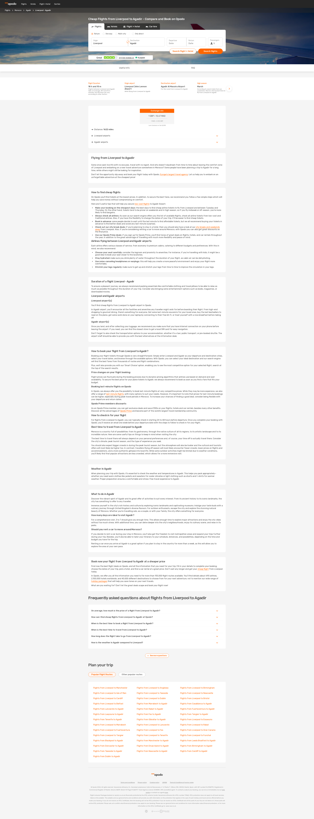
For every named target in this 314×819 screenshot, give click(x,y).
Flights (24, 4)
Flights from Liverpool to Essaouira (196, 719)
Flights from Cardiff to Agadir (193, 751)
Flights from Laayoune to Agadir (108, 714)
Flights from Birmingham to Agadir (196, 746)
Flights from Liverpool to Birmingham (197, 688)
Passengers (214, 40)
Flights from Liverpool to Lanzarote (153, 725)
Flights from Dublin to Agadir (106, 756)
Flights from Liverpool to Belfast (108, 703)
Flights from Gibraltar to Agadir (151, 719)
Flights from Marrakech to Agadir (152, 703)
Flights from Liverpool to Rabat (194, 725)
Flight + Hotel (45, 4)
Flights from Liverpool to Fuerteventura (111, 730)
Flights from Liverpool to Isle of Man (109, 693)
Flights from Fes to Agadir (149, 714)
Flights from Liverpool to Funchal (195, 735)
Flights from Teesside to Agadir (107, 751)
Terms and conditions (128, 782)
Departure (173, 40)
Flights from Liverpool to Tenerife (152, 735)
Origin (95, 40)
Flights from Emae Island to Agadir (153, 746)
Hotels (33, 4)
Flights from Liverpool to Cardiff (108, 698)
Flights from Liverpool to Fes (150, 730)
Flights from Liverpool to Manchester (110, 688)
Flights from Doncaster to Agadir (108, 746)
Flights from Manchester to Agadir (153, 740)
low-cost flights (142, 204)
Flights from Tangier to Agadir (194, 714)
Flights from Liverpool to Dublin (151, 698)
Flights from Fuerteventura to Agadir (197, 709)
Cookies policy (154, 782)
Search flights (210, 51)
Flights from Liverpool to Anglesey (153, 688)
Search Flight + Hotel (183, 51)
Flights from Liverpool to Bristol (194, 698)
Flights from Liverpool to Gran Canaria (197, 730)
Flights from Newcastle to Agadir (152, 751)
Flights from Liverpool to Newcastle (196, 693)
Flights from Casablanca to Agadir (196, 703)
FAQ (193, 68)
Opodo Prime (126, 411)
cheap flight (203, 569)
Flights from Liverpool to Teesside (152, 693)
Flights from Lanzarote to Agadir (108, 709)
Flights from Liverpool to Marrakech (109, 725)
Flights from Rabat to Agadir (150, 709)
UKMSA (164, 782)
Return (191, 40)
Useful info (124, 68)
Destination (134, 40)
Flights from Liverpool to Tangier (108, 735)
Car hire (57, 4)
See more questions (158, 656)
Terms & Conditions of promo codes (182, 782)
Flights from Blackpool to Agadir (108, 740)
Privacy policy (142, 782)
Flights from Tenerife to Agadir (107, 719)
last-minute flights (115, 394)
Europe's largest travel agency (174, 174)
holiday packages (99, 581)
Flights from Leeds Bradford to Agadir (198, 740)
